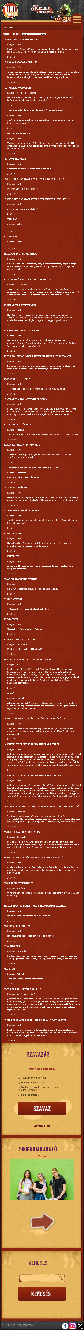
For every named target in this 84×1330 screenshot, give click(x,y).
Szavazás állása (42, 1125)
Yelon (42, 1156)
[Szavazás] (42, 1109)
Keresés (42, 34)
